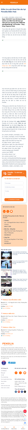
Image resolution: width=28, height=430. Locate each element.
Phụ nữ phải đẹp (4, 377)
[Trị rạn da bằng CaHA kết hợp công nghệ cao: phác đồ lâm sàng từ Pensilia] (6, 255)
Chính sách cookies (5, 387)
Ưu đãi (2, 375)
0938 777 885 (7, 226)
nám (10, 65)
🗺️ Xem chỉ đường (5, 308)
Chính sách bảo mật (5, 385)
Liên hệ (2, 383)
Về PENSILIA (4, 370)
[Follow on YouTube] (19, 392)
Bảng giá (3, 372)
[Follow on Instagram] (16, 392)
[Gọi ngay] (25, 415)
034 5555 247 (7, 243)
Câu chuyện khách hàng (6, 379)
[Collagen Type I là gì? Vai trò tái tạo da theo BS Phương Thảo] (6, 283)
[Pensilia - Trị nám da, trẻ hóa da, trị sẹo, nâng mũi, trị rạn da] (14, 2)
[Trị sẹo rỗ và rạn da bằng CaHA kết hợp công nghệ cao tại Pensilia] (6, 264)
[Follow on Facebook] (22, 392)
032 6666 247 (7, 234)
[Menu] (2, 2)
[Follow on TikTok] (25, 392)
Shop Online (3, 381)
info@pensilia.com (21, 386)
